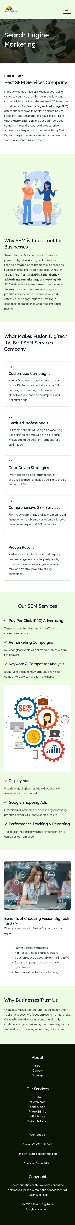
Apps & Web (37, 1106)
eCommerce (37, 1102)
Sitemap (37, 1075)
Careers (37, 1070)
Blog (37, 1065)
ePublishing (37, 1116)
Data (37, 1097)
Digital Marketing (37, 1121)
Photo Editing (37, 1111)
